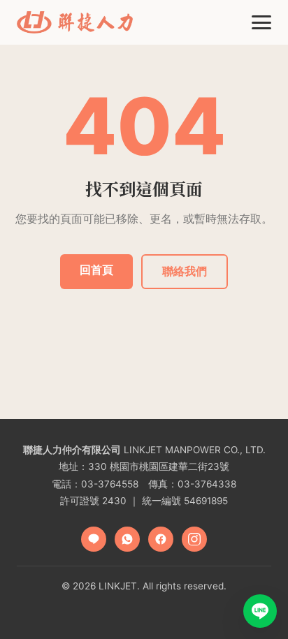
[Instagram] (194, 539)
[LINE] (93, 539)
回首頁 (96, 270)
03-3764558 (109, 484)
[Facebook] (160, 539)
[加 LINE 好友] (260, 611)
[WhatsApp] (127, 539)
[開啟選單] (261, 22)
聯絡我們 (184, 271)
